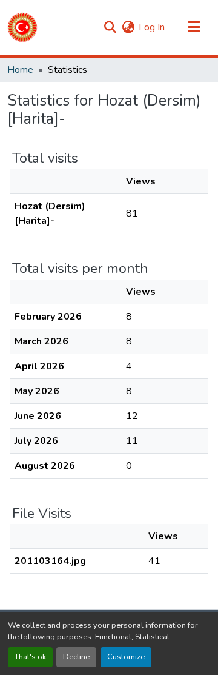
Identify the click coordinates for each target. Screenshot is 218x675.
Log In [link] (152, 27)
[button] (22, 27)
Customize (126, 656)
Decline (76, 656)
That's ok (30, 656)
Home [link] (20, 69)
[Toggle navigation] (194, 27)
